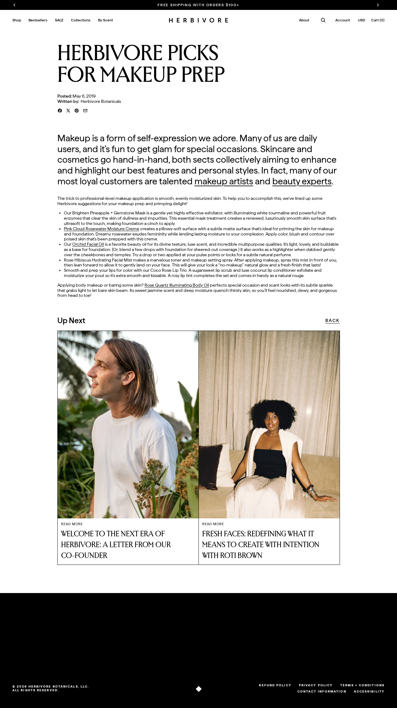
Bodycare (21, 656)
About (304, 20)
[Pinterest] (263, 659)
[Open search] (323, 20)
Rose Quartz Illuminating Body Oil (177, 285)
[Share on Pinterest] (76, 110)
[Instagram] (246, 659)
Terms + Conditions (362, 685)
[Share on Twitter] (68, 110)
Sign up (365, 643)
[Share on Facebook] (59, 110)
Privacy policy (316, 685)
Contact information (321, 691)
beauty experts (302, 181)
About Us (115, 633)
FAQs (61, 633)
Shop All (20, 633)
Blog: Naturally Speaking (129, 641)
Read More (72, 524)
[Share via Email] (85, 110)
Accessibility (369, 691)
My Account (186, 633)
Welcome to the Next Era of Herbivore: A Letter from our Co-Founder (116, 545)
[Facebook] (254, 659)
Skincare (20, 648)
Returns (63, 641)
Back (332, 320)
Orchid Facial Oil (88, 244)
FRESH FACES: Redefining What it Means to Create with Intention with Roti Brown (260, 545)
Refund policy (275, 685)
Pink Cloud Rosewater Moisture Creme (101, 228)
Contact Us (66, 648)
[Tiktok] (238, 659)
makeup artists (223, 181)
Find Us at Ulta (69, 656)
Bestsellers (22, 641)
